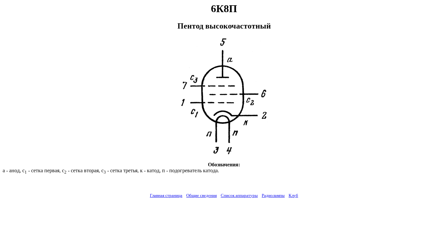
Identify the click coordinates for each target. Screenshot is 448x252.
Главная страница (166, 195)
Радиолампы (273, 195)
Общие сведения (201, 195)
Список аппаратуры (239, 195)
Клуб (293, 195)
